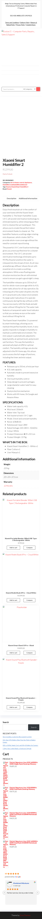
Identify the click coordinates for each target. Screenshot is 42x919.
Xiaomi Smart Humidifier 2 (19, 187)
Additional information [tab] (28, 198)
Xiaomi (8, 187)
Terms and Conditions (12, 22)
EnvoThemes (25, 915)
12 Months (8, 486)
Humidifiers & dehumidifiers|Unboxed (15, 185)
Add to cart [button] (13, 547)
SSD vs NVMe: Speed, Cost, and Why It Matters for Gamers (20, 745)
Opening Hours (31, 25)
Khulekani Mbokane (21, 883)
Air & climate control (17, 182)
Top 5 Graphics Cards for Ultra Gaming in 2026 (17, 737)
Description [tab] (11, 198)
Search (6, 722)
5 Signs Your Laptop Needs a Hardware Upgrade (17, 748)
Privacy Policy (20, 25)
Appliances (28, 182)
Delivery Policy (25, 22)
